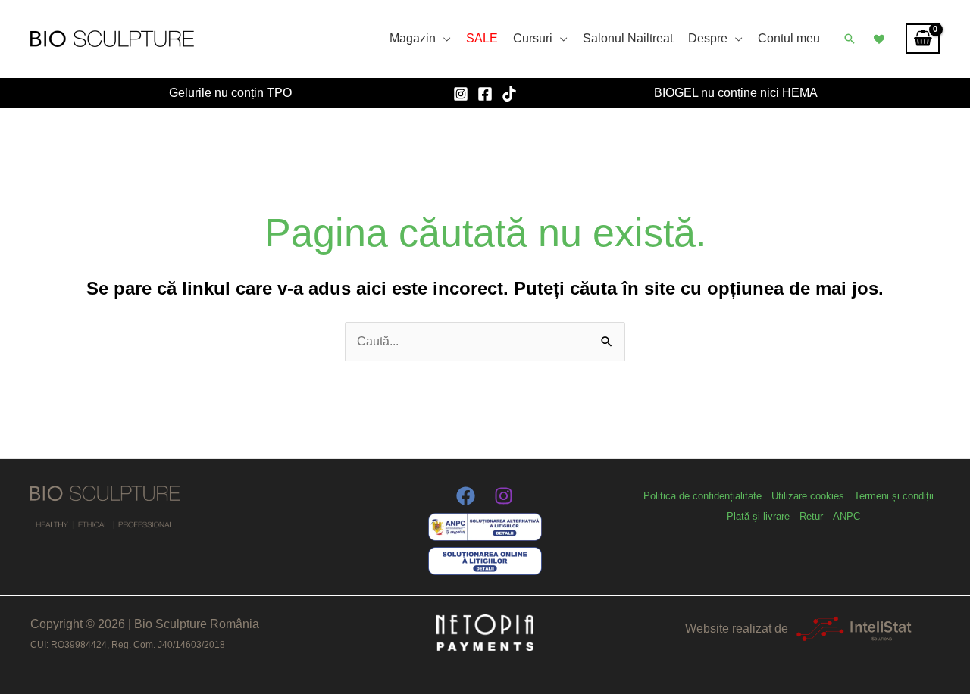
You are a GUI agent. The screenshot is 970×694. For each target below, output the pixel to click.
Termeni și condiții (894, 496)
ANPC (846, 516)
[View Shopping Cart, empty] (923, 38)
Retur (811, 516)
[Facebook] (485, 94)
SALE (482, 38)
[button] (849, 38)
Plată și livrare (758, 516)
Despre (708, 38)
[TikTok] (509, 94)
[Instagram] (460, 94)
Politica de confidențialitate (702, 496)
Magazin (413, 38)
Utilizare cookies (807, 496)
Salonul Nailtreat (628, 38)
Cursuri (532, 38)
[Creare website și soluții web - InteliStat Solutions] (853, 628)
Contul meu (789, 38)
